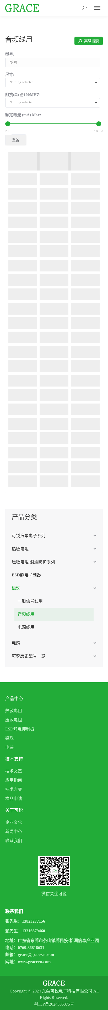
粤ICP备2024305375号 (54, 1004)
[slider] (7, 123)
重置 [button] (15, 140)
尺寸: (9, 74)
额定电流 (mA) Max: (23, 115)
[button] (54, 83)
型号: (9, 54)
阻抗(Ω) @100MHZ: (23, 95)
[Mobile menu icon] (97, 8)
